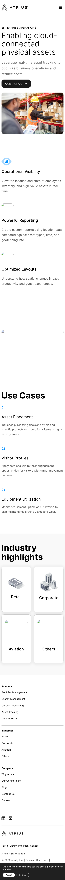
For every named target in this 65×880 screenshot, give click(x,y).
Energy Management (13, 698)
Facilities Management (14, 692)
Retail (5, 736)
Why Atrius (8, 774)
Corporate (7, 743)
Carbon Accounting (13, 705)
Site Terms (42, 860)
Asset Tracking (10, 711)
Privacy (30, 860)
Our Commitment (11, 780)
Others (5, 756)
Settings (22, 875)
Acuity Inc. (17, 860)
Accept (9, 875)
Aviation (6, 749)
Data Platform (10, 718)
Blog (4, 787)
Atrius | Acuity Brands (15, 7)
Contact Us (13, 83)
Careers (6, 800)
